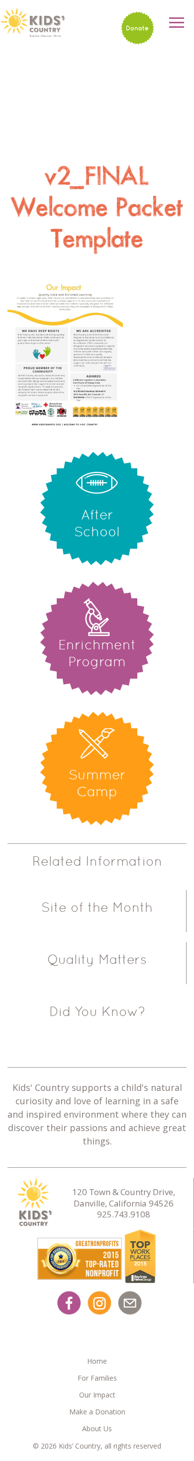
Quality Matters (97, 959)
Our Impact (97, 1394)
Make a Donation (97, 1411)
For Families (97, 1378)
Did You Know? (97, 1011)
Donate (137, 28)
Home (97, 1361)
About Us (97, 1428)
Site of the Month (97, 907)
